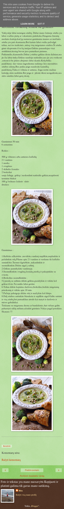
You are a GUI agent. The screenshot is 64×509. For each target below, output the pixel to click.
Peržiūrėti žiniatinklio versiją (32, 475)
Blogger (34, 506)
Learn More (28, 24)
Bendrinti (6, 446)
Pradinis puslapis (32, 470)
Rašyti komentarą (11, 460)
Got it (41, 24)
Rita (21, 490)
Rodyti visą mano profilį (26, 494)
